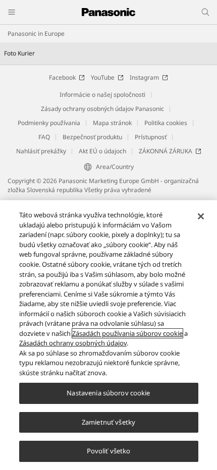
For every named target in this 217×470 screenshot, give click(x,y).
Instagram (144, 77)
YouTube (103, 77)
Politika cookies (165, 123)
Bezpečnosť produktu (92, 137)
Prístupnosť (151, 137)
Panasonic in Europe (36, 33)
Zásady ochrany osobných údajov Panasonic (102, 108)
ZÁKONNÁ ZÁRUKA (165, 151)
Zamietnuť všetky (108, 422)
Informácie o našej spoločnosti (102, 94)
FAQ (44, 137)
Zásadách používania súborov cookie (127, 333)
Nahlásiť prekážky (41, 151)
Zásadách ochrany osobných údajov (73, 342)
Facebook (62, 77)
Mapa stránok (112, 123)
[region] (108, 335)
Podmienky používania (49, 123)
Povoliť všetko (109, 450)
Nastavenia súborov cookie (108, 392)
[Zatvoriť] (201, 216)
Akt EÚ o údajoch (102, 151)
